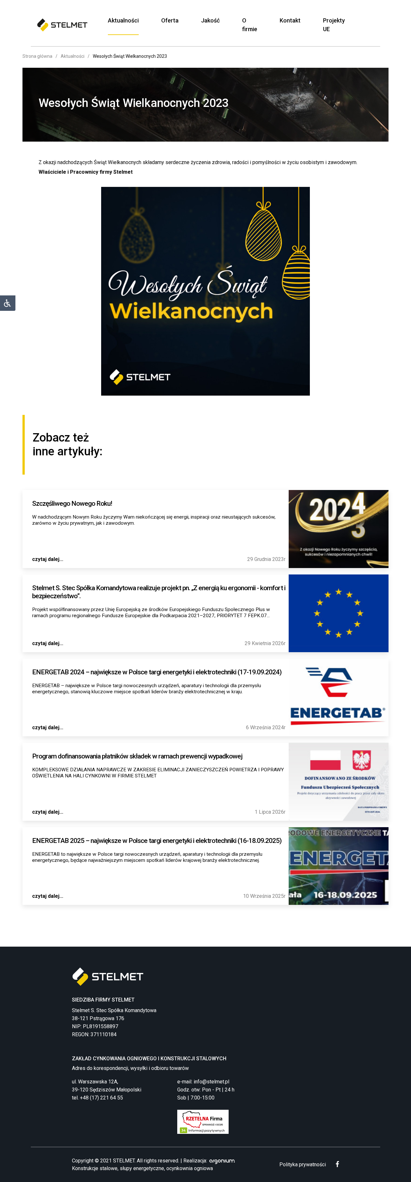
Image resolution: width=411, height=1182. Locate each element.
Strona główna (37, 56)
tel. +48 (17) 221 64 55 (97, 1098)
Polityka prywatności (302, 1164)
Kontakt (290, 20)
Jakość (210, 20)
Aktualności (123, 20)
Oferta (170, 20)
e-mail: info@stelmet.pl (203, 1082)
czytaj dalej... (47, 559)
